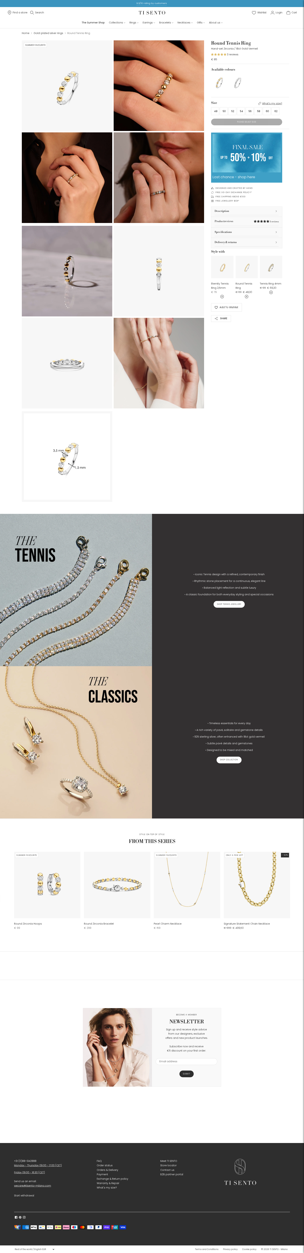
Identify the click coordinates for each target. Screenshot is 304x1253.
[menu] (34, 1249)
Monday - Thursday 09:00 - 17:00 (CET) (38, 1165)
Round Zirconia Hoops (28, 923)
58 (258, 111)
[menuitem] (208, 1249)
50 (224, 111)
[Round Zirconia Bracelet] (117, 885)
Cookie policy (249, 1249)
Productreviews (247, 221)
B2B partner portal (171, 1174)
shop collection (229, 760)
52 (232, 111)
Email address (166, 1056)
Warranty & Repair (108, 1183)
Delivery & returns (226, 242)
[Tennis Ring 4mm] (271, 267)
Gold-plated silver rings (48, 33)
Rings (132, 22)
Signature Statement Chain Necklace (247, 923)
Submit (186, 1073)
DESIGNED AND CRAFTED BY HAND (234, 188)
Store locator (168, 1165)
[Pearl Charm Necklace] (187, 885)
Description (222, 211)
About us (214, 22)
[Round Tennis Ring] (219, 82)
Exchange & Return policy (112, 1179)
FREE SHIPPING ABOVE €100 (231, 196)
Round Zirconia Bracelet (99, 923)
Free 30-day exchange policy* (234, 192)
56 (250, 111)
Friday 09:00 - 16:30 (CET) (29, 1172)
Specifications (223, 232)
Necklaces (184, 22)
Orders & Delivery (107, 1170)
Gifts (199, 22)
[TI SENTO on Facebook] (16, 1218)
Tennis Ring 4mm (270, 283)
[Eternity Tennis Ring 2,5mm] (222, 267)
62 (275, 111)
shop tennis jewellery (229, 604)
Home (25, 33)
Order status (105, 1165)
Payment (102, 1174)
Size (214, 103)
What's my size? (272, 103)
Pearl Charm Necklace (168, 923)
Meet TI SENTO (168, 1161)
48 (215, 111)
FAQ (99, 1161)
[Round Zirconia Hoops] (47, 885)
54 (241, 111)
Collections (116, 22)
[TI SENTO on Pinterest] (20, 1218)
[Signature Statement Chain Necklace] (257, 885)
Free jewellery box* (227, 200)
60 (267, 111)
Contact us (167, 1170)
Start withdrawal (24, 1195)
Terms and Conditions (206, 1249)
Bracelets (165, 22)
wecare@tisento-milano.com (32, 1185)
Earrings (148, 22)
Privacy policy (230, 1249)
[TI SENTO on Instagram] (24, 1218)
